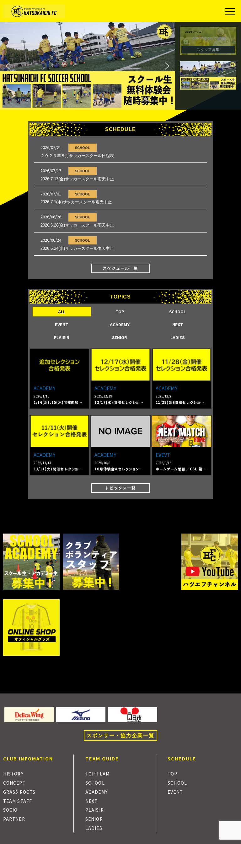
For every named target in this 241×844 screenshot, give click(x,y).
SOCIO (10, 810)
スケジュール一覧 (120, 268)
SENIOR (94, 819)
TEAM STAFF (17, 801)
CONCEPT (14, 783)
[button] (87, 66)
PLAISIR (94, 810)
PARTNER (14, 819)
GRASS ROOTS (19, 792)
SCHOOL (82, 148)
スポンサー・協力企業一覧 (120, 735)
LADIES (93, 828)
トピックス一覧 (120, 488)
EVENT (175, 792)
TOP (172, 773)
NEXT (91, 801)
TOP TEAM (97, 773)
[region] (120, 66)
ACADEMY (96, 792)
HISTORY (13, 773)
